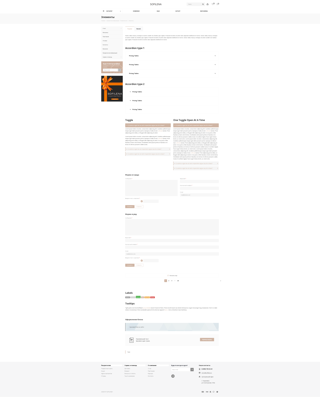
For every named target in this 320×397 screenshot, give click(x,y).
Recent (138, 29)
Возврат (127, 371)
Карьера (150, 373)
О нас (149, 368)
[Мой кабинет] (207, 4)
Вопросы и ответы (130, 373)
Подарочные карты (106, 368)
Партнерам (151, 371)
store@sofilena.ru (207, 373)
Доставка (127, 368)
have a (166, 310)
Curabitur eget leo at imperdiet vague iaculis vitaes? (144, 149)
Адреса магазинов (106, 373)
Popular (129, 29)
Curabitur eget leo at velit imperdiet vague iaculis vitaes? (146, 125)
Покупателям (106, 365)
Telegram (173, 376)
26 (178, 280)
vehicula (160, 131)
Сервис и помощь (131, 365)
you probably (146, 308)
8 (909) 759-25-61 (207, 369)
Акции (103, 371)
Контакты (150, 376)
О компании (152, 365)
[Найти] (203, 4)
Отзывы (103, 376)
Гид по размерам (130, 376)
